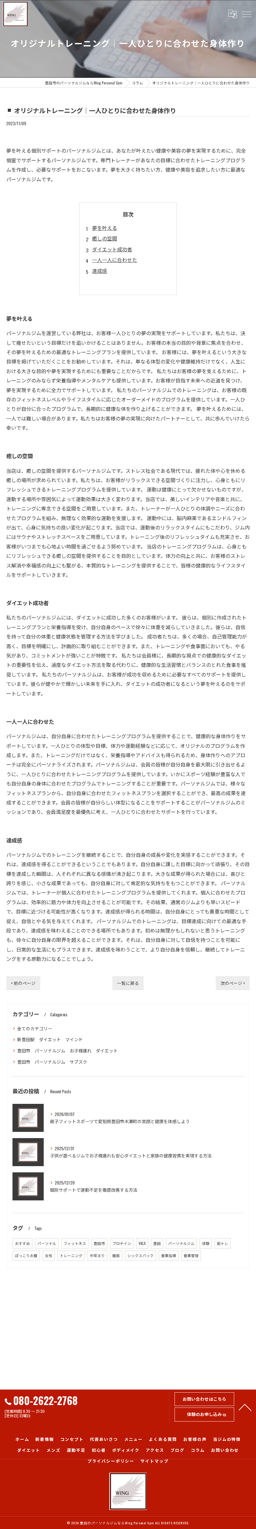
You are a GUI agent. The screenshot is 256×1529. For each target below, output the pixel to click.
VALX (142, 1243)
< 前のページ (23, 983)
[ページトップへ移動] (245, 1407)
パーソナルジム (181, 1243)
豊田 (157, 1243)
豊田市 (99, 1243)
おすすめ (22, 1243)
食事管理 (191, 1255)
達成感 (99, 270)
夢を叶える (104, 227)
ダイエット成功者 (112, 249)
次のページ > (232, 983)
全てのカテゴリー (34, 1028)
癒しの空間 (104, 238)
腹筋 (116, 1255)
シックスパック (140, 1255)
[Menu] (246, 14)
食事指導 (168, 1255)
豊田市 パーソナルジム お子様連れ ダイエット (67, 1050)
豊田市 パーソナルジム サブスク (52, 1061)
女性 (48, 1255)
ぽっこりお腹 (26, 1255)
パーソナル (46, 1243)
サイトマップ (154, 1461)
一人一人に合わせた (114, 260)
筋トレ (222, 1243)
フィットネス (75, 1243)
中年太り (97, 1255)
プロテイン (121, 1243)
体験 (205, 1243)
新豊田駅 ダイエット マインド (50, 1039)
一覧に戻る (128, 983)
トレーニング (71, 1255)
